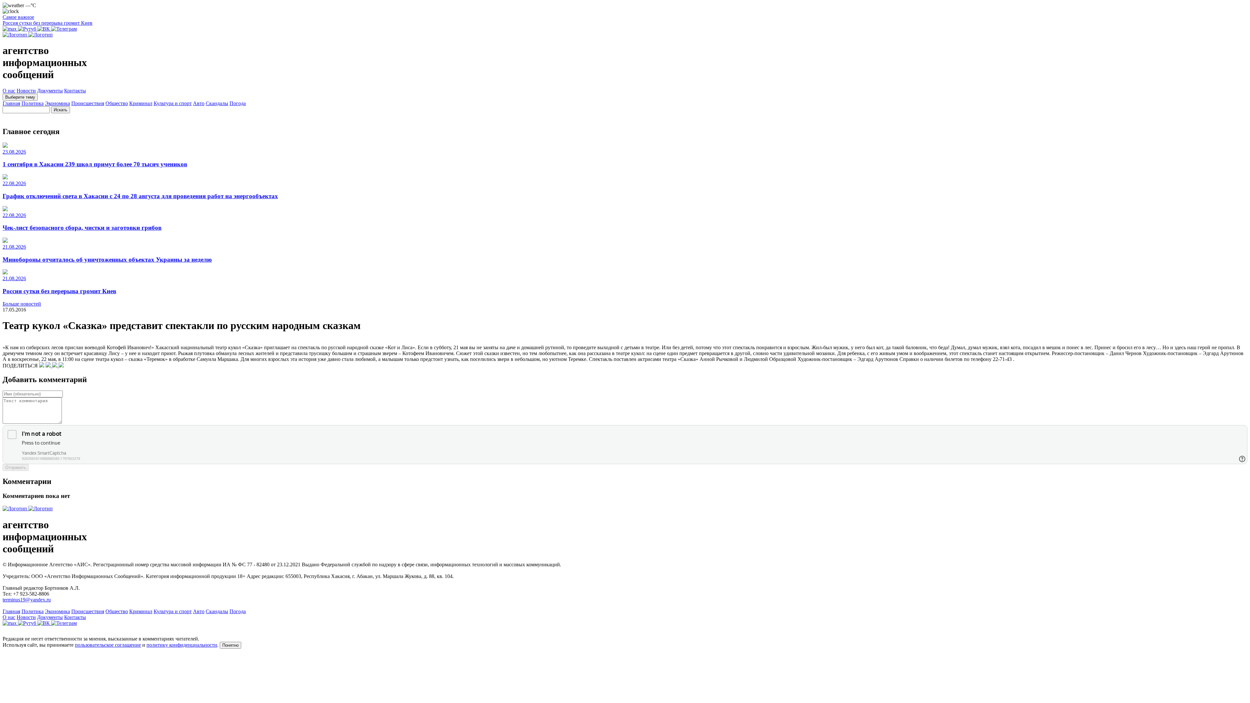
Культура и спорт (173, 103)
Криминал (140, 103)
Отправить (15, 467)
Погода (237, 103)
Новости (26, 90)
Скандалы (217, 103)
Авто (198, 103)
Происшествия (87, 103)
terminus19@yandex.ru (27, 599)
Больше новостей (22, 304)
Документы (50, 90)
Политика (32, 103)
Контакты (75, 90)
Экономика (57, 103)
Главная (11, 103)
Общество (116, 103)
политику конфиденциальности (181, 645)
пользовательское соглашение (108, 645)
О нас (9, 90)
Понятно (230, 645)
